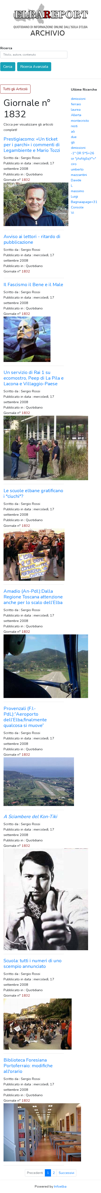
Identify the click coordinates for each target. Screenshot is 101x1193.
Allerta (76, 115)
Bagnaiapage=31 (84, 201)
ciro (74, 164)
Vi (72, 212)
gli (73, 142)
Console (77, 207)
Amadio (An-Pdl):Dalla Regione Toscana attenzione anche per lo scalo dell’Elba (33, 597)
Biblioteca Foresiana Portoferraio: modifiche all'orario (28, 1066)
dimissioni (78, 98)
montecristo (80, 120)
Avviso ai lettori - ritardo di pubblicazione (32, 239)
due (74, 136)
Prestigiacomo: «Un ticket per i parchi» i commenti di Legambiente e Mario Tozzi (32, 145)
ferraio (76, 104)
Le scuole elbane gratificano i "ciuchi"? (33, 493)
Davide (76, 180)
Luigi (74, 196)
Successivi (66, 1173)
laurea (76, 109)
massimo (77, 191)
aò (73, 131)
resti (74, 126)
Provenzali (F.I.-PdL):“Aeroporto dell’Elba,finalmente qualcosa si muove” (25, 717)
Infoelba (60, 1186)
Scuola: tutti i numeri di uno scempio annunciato (33, 964)
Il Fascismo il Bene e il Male (33, 284)
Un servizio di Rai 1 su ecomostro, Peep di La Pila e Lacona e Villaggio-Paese (34, 378)
